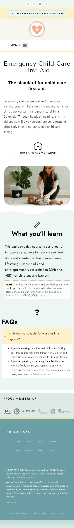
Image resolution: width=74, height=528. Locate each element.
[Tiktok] (34, 4)
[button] (25, 45)
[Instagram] (27, 4)
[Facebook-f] (46, 4)
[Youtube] (40, 4)
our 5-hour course (38, 374)
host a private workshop (38, 152)
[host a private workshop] (38, 145)
